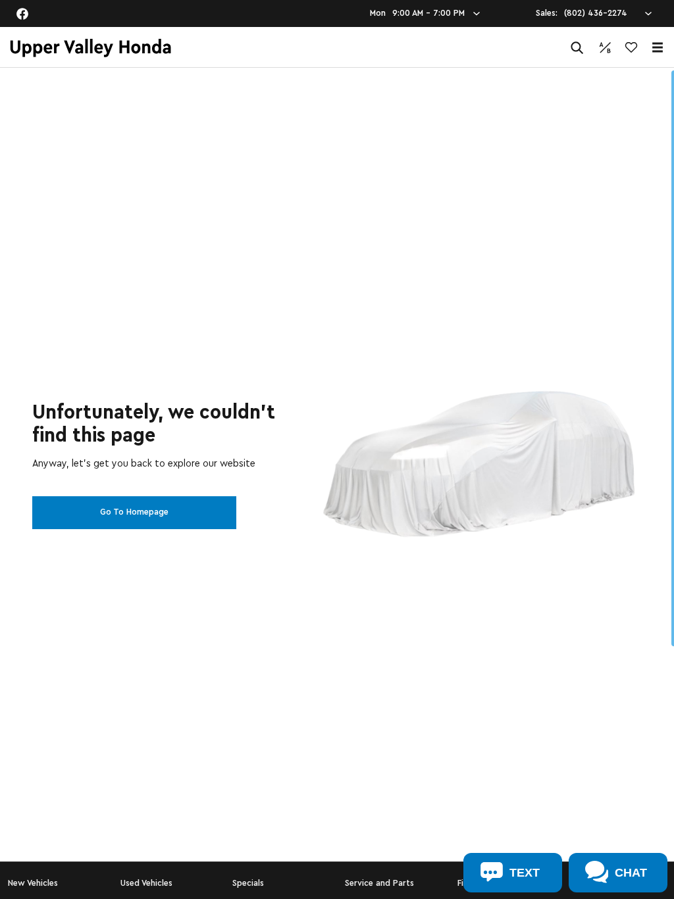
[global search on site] (577, 47)
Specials (248, 883)
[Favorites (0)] (631, 47)
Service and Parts (379, 883)
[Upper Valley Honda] (90, 47)
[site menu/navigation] (657, 47)
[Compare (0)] (604, 47)
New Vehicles (33, 883)
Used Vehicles (146, 883)
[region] (337, 483)
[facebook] (22, 13)
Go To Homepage (134, 512)
